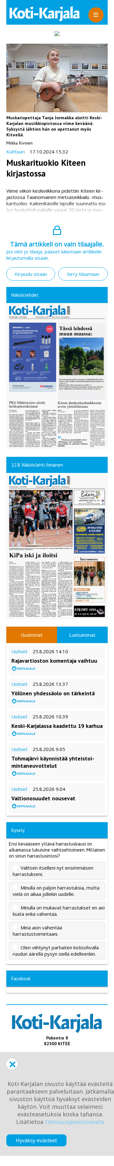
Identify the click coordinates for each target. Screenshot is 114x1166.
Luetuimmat (82, 635)
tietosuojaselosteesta (74, 1122)
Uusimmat (32, 635)
